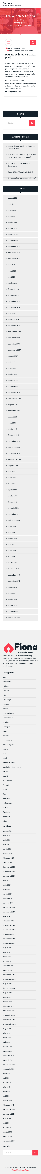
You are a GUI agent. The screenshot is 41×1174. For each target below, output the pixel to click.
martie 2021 (12, 228)
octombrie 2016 (14, 393)
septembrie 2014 (14, 459)
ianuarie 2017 (13, 386)
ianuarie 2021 (13, 240)
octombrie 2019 (14, 307)
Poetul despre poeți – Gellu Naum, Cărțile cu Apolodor (21, 147)
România (6, 812)
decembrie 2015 (14, 411)
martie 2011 (12, 605)
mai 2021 (11, 216)
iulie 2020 (11, 265)
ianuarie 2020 (13, 295)
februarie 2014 (13, 502)
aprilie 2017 (12, 374)
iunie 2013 (12, 526)
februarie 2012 (13, 569)
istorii (5, 758)
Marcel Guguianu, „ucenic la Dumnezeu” (19, 164)
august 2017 (13, 356)
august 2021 (13, 198)
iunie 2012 (12, 551)
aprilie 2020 (12, 283)
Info (4, 754)
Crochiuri (6, 704)
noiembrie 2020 (14, 253)
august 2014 (13, 466)
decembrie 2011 (14, 575)
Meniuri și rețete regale (12, 767)
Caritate (6, 691)
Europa (6, 736)
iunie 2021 (12, 210)
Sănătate (6, 816)
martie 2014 (12, 496)
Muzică (5, 776)
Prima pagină (19, 23)
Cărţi (4, 695)
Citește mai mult (14, 91)
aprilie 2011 (12, 599)
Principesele (7, 780)
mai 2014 (11, 484)
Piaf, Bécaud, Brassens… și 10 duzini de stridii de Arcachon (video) (22, 156)
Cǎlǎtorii (6, 686)
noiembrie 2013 (14, 520)
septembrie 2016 (14, 399)
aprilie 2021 (12, 222)
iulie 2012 (11, 545)
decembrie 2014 (14, 441)
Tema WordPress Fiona (20, 1170)
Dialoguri (6, 727)
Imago (5, 749)
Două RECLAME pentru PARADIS (20, 172)
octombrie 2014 (14, 453)
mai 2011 (11, 593)
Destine (6, 722)
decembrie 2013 (14, 514)
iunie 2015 (12, 423)
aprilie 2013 (12, 539)
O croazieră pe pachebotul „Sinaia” (22, 178)
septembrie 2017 (14, 350)
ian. (33, 42)
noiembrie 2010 (14, 617)
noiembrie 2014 (14, 447)
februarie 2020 (13, 289)
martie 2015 (12, 429)
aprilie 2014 (12, 490)
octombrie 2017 (14, 344)
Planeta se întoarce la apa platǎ (20, 56)
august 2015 (13, 417)
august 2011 (13, 587)
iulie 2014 (11, 472)
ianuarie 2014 (13, 508)
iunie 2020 (12, 271)
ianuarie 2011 (13, 611)
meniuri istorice (9, 763)
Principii (6, 785)
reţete (5, 807)
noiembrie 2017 (14, 338)
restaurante (7, 803)
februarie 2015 (13, 435)
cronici (5, 709)
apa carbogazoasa (16, 50)
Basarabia (7, 682)
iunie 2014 (12, 478)
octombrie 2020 (14, 259)
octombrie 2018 (14, 326)
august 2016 (13, 405)
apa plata (29, 50)
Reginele (6, 798)
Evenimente (7, 740)
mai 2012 (11, 557)
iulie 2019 (11, 313)
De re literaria (8, 718)
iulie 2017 (11, 362)
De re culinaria (14, 48)
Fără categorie (8, 745)
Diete (23, 48)
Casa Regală (7, 700)
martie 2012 (12, 563)
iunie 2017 (12, 368)
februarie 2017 (13, 380)
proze (5, 789)
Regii (4, 794)
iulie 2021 (11, 204)
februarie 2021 (13, 234)
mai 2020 (11, 277)
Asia (4, 677)
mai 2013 (11, 532)
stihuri (5, 821)
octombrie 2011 (14, 581)
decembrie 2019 (14, 301)
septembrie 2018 (14, 332)
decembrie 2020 (14, 247)
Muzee (5, 772)
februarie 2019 (13, 320)
